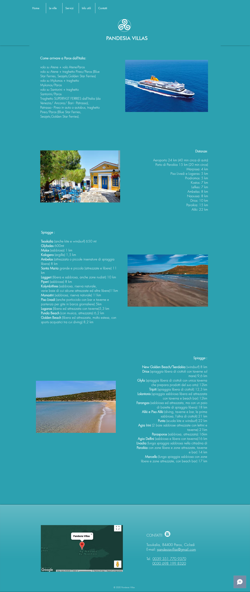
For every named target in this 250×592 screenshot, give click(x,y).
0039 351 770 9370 (169, 558)
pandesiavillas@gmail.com (176, 549)
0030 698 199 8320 (169, 563)
